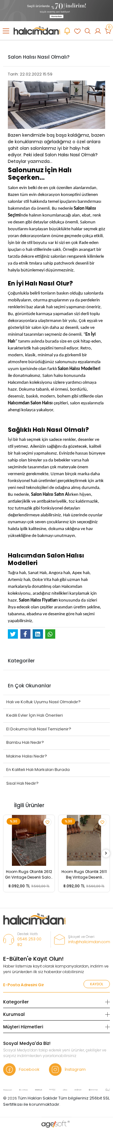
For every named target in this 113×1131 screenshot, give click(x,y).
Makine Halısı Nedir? (26, 756)
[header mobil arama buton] (87, 31)
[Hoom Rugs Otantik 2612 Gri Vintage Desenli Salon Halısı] (29, 840)
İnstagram (75, 1069)
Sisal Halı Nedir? (22, 783)
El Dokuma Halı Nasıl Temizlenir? (38, 729)
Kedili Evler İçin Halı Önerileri (34, 715)
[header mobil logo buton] (36, 30)
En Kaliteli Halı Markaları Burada (38, 770)
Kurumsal (14, 1014)
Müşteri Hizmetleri (23, 1027)
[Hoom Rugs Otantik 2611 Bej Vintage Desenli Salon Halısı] (84, 840)
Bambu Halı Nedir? (25, 742)
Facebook (29, 1069)
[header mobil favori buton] (77, 31)
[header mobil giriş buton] (97, 31)
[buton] (56, 10)
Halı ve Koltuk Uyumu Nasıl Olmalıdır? (43, 702)
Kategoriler (16, 1002)
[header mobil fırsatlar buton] (67, 31)
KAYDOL (96, 984)
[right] (106, 853)
